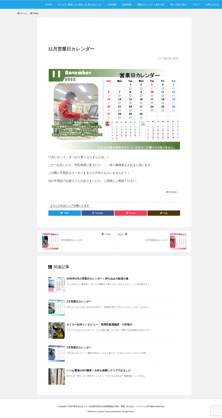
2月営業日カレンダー (79, 301)
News (36, 13)
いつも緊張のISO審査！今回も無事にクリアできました (99, 370)
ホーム (23, 13)
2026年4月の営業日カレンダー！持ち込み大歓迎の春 (98, 278)
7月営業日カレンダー (79, 347)
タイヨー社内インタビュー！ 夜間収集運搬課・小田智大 (99, 324)
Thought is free (127, 411)
